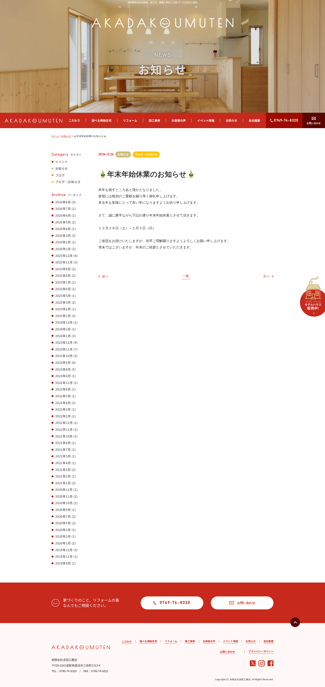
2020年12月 (64, 489)
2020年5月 (63, 523)
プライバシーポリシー (260, 651)
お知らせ (231, 120)
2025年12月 (64, 255)
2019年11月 (64, 556)
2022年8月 (63, 389)
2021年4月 (63, 463)
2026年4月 (63, 228)
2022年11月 (64, 382)
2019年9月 (63, 563)
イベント (61, 161)
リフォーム (130, 120)
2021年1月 (63, 483)
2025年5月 (63, 295)
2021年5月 (63, 456)
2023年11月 (64, 349)
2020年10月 (64, 503)
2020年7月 (63, 516)
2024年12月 (64, 322)
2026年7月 (63, 208)
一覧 (186, 276)
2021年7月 (63, 449)
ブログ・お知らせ (67, 181)
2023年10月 (64, 355)
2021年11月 (64, 429)
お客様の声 (179, 120)
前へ (105, 276)
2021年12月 (64, 422)
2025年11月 (64, 262)
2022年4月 (63, 402)
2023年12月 (64, 342)
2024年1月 (63, 336)
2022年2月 (63, 416)
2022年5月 (63, 396)
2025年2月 (63, 309)
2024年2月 (63, 329)
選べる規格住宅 (102, 120)
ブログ (60, 175)
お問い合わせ (314, 123)
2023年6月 (63, 376)
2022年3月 (63, 409)
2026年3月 (63, 235)
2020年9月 (63, 509)
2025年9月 (63, 269)
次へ (266, 276)
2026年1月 (63, 249)
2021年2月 (63, 476)
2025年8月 (63, 275)
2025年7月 (63, 282)
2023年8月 (63, 369)
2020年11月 (64, 496)
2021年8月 (63, 442)
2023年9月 (63, 362)
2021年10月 (64, 436)
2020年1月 (63, 543)
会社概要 (254, 120)
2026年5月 (63, 222)
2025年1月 (63, 315)
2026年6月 (63, 215)
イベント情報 (205, 120)
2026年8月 (63, 202)
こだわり (74, 120)
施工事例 (154, 120)
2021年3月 (63, 469)
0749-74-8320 (286, 120)
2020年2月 (63, 536)
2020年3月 (63, 529)
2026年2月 (63, 242)
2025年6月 (63, 289)
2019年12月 (64, 550)
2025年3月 (63, 302)
